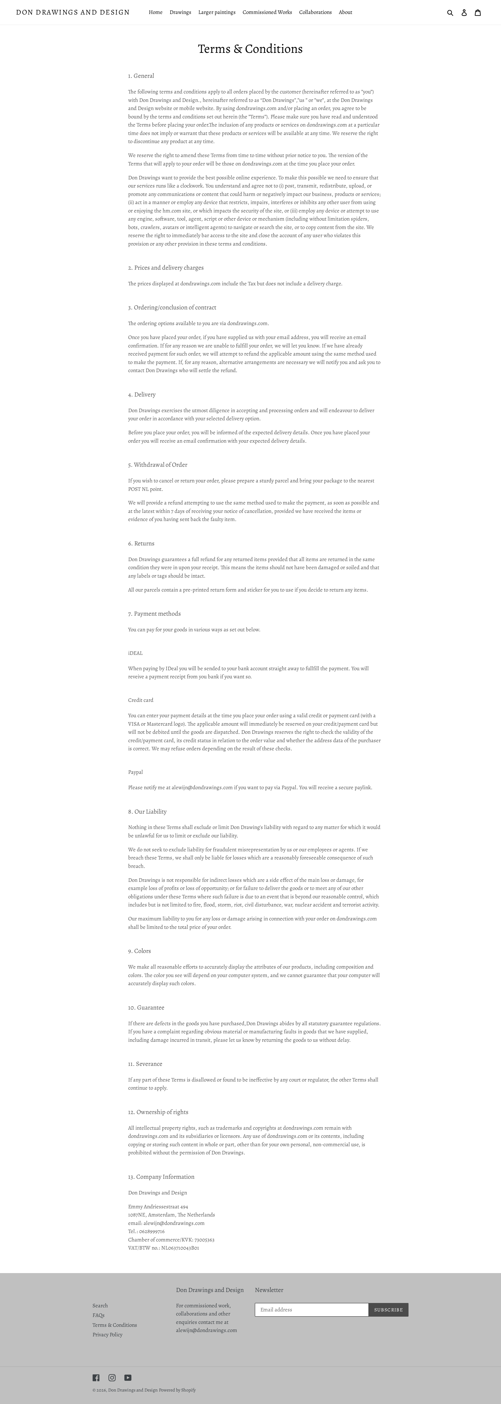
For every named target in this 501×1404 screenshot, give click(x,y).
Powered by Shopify (177, 1390)
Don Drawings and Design (73, 12)
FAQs (98, 1315)
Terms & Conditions (114, 1325)
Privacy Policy (107, 1334)
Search (100, 1305)
